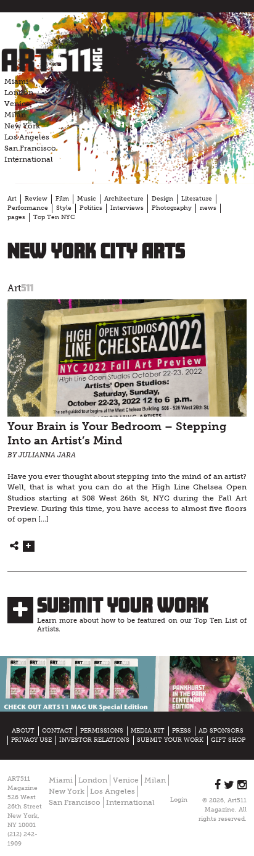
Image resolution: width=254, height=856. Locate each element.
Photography (172, 208)
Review (36, 198)
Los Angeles (26, 137)
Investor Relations (94, 740)
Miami (16, 81)
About (23, 730)
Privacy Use (31, 740)
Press (181, 730)
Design (162, 198)
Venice (17, 103)
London (18, 92)
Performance (27, 208)
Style (64, 208)
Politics (91, 208)
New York (22, 126)
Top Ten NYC (54, 217)
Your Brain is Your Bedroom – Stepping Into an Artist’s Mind (116, 433)
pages (16, 217)
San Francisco (30, 148)
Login (178, 800)
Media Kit (148, 730)
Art (12, 198)
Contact (57, 730)
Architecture (124, 198)
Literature (196, 198)
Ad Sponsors (221, 730)
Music (86, 198)
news (208, 208)
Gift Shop (228, 740)
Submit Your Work (122, 604)
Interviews (127, 208)
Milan (15, 114)
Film (62, 198)
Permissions (101, 730)
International (28, 159)
